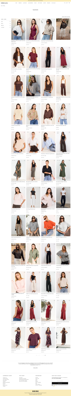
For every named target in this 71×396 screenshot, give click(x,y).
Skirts (36, 379)
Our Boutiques (5, 378)
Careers (4, 386)
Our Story (21, 377)
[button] (5, 21)
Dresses (37, 377)
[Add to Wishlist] (24, 19)
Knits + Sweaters (38, 382)
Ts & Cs (4, 384)
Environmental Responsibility (24, 379)
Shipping (4, 381)
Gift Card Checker (6, 379)
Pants (36, 380)
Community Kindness (22, 378)
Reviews (4, 383)
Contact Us (5, 377)
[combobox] (66, 17)
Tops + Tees (37, 378)
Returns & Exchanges (6, 382)
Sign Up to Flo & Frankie (23, 381)
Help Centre (5, 380)
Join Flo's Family (56, 375)
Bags (36, 383)
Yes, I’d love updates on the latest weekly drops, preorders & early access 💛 (60, 385)
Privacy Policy (5, 385)
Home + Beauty (38, 384)
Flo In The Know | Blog (23, 380)
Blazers (37, 381)
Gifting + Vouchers (39, 385)
